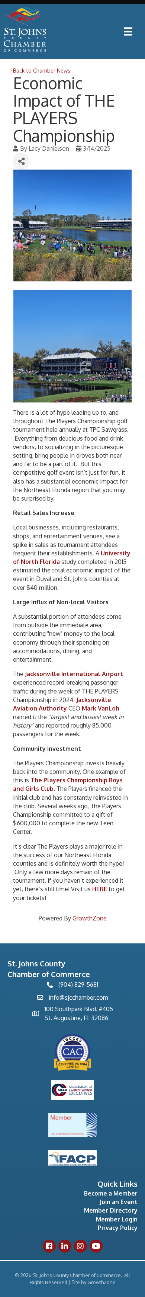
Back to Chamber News (41, 70)
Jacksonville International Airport (74, 674)
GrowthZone (89, 918)
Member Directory (111, 1210)
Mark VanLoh (100, 708)
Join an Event (119, 1202)
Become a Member (111, 1193)
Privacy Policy (118, 1227)
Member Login (117, 1219)
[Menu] (128, 31)
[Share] (21, 161)
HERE (99, 889)
